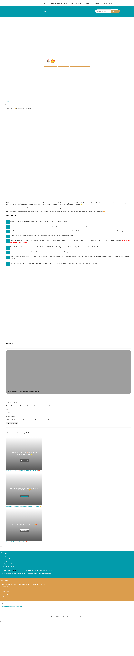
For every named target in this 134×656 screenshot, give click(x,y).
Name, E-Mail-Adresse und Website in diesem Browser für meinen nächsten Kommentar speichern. (36, 419)
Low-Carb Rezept (17, 570)
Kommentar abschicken (12, 423)
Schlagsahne (19, 606)
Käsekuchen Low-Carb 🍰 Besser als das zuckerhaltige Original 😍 (23, 470)
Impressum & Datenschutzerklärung (75, 616)
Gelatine (10, 606)
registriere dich (21, 391)
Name (8, 412)
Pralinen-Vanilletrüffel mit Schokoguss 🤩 (24, 524)
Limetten (14, 606)
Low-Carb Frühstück (104, 208)
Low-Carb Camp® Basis (50, 66)
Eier (2, 606)
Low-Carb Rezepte (63, 66)
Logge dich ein (11, 391)
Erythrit (6, 606)
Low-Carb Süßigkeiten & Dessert (80, 66)
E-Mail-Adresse (10, 416)
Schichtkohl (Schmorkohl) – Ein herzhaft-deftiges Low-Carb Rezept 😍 (24, 506)
